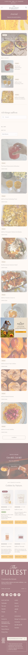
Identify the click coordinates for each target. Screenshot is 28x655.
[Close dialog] (26, 318)
